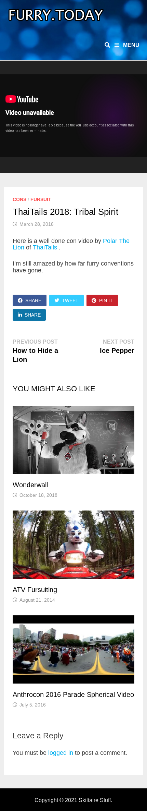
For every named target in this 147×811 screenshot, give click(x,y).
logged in (60, 752)
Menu (130, 45)
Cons (19, 199)
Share (33, 300)
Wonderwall (30, 485)
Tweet (70, 300)
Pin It (106, 300)
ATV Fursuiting (35, 589)
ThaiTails (46, 247)
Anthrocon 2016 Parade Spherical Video (73, 694)
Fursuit (40, 199)
